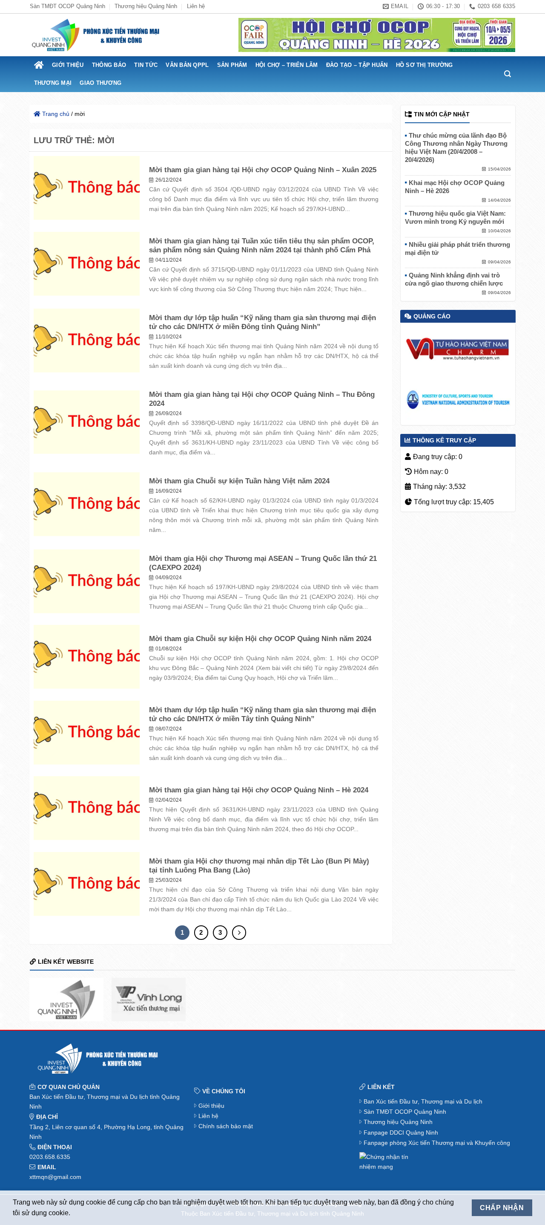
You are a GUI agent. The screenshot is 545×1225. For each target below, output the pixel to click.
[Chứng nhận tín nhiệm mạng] (384, 1161)
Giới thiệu (68, 65)
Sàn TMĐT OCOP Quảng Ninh (67, 6)
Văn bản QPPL (187, 65)
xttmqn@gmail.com (55, 1176)
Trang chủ (54, 113)
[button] (507, 74)
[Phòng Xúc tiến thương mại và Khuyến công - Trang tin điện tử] (96, 35)
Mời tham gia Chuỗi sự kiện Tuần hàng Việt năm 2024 (239, 481)
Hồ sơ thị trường (424, 65)
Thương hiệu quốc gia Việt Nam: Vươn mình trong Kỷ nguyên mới (455, 217)
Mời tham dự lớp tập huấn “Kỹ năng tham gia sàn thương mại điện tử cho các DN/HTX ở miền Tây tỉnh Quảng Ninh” (262, 714)
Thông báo (109, 65)
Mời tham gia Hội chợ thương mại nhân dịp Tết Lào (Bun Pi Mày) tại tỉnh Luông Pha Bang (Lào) (259, 866)
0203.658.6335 (49, 1156)
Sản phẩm (232, 65)
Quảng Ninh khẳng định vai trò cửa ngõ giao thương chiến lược (454, 279)
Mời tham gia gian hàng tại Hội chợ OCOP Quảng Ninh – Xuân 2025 (262, 170)
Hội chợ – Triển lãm (286, 65)
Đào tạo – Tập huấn (357, 65)
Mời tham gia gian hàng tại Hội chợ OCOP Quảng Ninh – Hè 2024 (258, 790)
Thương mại (53, 83)
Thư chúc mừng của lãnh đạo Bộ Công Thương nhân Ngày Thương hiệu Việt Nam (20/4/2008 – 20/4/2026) (456, 147)
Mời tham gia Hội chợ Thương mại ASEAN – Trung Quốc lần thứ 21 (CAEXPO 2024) (263, 563)
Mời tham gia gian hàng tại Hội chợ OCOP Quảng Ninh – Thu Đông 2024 (262, 399)
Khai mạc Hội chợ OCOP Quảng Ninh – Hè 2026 (455, 186)
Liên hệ (196, 6)
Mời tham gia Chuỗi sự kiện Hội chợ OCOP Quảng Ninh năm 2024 (260, 639)
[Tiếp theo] (239, 932)
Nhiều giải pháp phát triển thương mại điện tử (457, 248)
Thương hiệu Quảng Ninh (146, 6)
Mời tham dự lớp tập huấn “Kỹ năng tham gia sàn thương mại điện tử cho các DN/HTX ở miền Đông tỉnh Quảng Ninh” (262, 322)
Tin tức (146, 65)
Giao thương (100, 83)
